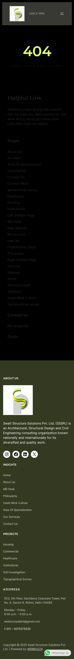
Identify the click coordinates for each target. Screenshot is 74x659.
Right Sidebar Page (21, 260)
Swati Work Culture (21, 298)
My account (16, 234)
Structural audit (19, 285)
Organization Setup (21, 247)
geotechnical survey (22, 190)
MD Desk (14, 222)
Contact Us (15, 177)
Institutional (16, 209)
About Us (9, 482)
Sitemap (13, 272)
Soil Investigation (14, 572)
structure (14, 291)
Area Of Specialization (24, 164)
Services (13, 266)
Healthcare (15, 196)
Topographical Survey (17, 579)
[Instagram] (6, 454)
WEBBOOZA (35, 649)
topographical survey (23, 304)
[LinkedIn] (25, 454)
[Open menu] (62, 13)
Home (7, 475)
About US (14, 152)
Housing (13, 203)
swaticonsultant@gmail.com (22, 621)
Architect (14, 158)
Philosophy (15, 253)
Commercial (16, 171)
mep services (17, 228)
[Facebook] (16, 454)
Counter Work (17, 183)
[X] (34, 454)
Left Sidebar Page (20, 215)
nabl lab (13, 241)
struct (11, 279)
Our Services (11, 516)
